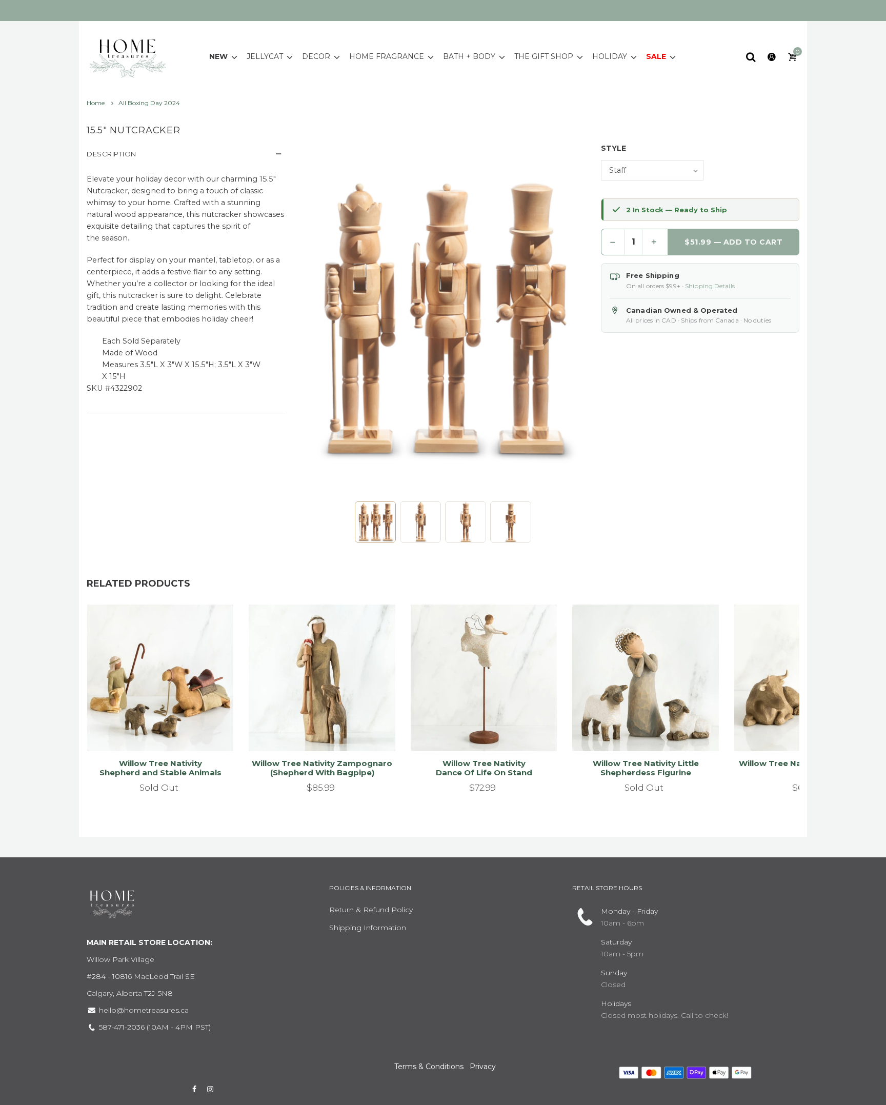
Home (96, 103)
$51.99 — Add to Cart (733, 242)
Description (111, 154)
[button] (375, 522)
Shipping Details (710, 286)
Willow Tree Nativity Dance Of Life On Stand (484, 767)
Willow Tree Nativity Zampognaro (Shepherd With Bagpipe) (322, 767)
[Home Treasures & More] (128, 56)
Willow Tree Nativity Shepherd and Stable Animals (160, 767)
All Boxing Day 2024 (149, 103)
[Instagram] (211, 1089)
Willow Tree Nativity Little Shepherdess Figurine (646, 767)
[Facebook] (194, 1089)
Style (613, 148)
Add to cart (317, 730)
